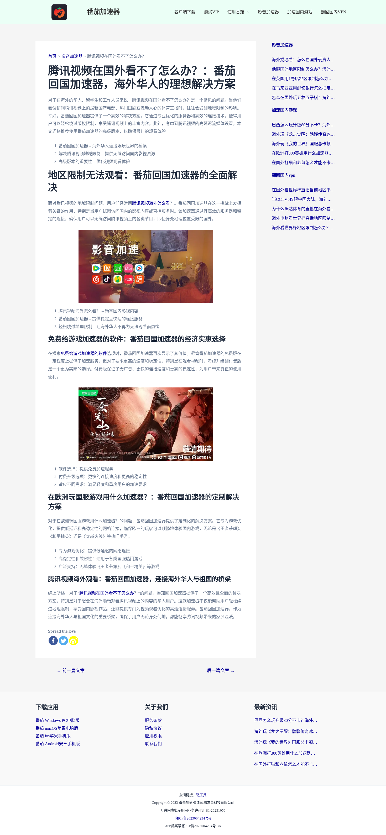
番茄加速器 (103, 12)
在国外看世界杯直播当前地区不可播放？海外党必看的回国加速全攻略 (303, 190)
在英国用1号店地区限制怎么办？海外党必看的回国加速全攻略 (303, 78)
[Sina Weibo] (73, 640)
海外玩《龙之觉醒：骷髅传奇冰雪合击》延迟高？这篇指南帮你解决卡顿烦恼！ (303, 134)
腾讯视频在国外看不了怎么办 (106, 593)
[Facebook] (53, 640)
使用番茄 (235, 12)
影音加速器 (268, 12)
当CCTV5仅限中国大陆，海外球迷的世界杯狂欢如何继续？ (303, 199)
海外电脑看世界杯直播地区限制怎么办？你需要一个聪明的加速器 (303, 218)
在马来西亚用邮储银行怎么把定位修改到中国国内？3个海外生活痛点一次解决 (303, 88)
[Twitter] (63, 640)
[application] (246, 12)
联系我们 (153, 744)
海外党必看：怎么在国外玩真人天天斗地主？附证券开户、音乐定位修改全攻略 (303, 59)
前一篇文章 (71, 670)
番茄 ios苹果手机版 (53, 736)
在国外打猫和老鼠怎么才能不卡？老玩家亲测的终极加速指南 (303, 162)
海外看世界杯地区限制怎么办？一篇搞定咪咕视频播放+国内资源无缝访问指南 (303, 227)
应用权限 (153, 736)
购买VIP (211, 12)
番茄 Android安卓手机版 (57, 744)
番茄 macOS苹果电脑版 (56, 728)
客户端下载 (184, 12)
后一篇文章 (221, 670)
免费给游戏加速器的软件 (84, 353)
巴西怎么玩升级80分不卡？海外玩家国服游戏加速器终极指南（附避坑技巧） (303, 125)
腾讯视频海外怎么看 (151, 203)
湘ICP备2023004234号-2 (193, 818)
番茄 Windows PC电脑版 (57, 720)
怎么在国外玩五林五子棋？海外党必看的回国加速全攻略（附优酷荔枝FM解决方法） (303, 97)
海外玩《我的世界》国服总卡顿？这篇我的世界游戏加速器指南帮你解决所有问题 (303, 143)
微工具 (201, 795)
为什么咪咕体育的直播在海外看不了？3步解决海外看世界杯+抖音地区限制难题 (303, 209)
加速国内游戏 (299, 12)
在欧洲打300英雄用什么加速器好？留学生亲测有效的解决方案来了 (303, 153)
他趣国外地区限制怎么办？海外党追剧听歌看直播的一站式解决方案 (303, 69)
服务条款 (153, 720)
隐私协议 (153, 728)
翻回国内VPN (333, 12)
